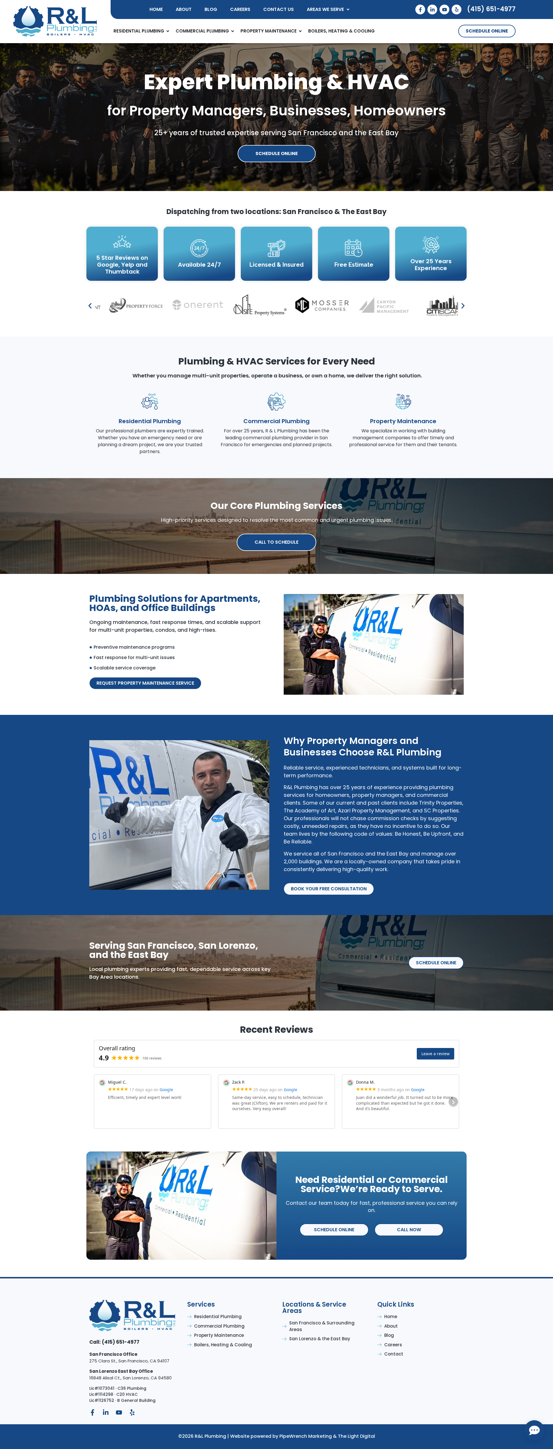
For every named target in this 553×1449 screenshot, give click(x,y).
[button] (328, 9)
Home (156, 9)
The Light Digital (356, 1436)
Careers (240, 9)
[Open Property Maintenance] (300, 31)
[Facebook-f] (420, 9)
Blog (210, 9)
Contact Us (278, 9)
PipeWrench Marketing (305, 1436)
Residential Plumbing (150, 421)
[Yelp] (456, 9)
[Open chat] (534, 1430)
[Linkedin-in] (432, 9)
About (184, 9)
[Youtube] (444, 9)
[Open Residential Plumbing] (168, 31)
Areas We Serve (325, 9)
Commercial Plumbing (276, 421)
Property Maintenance (403, 421)
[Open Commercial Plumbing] (232, 31)
